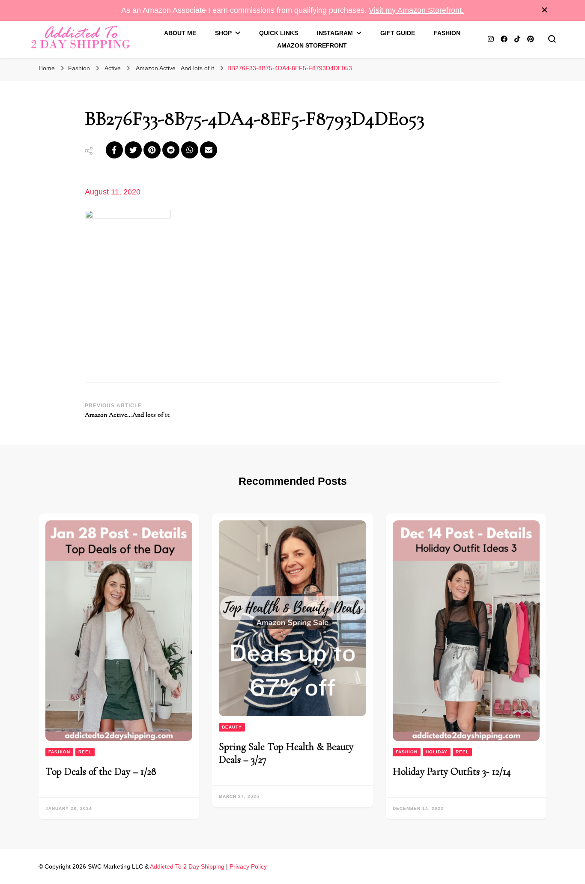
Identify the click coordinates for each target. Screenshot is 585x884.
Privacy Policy (248, 866)
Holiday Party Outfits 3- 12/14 (452, 771)
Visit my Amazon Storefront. (416, 10)
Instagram (335, 33)
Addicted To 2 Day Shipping (187, 866)
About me (180, 33)
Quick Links (278, 33)
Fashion (447, 33)
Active (112, 68)
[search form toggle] (552, 39)
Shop (223, 33)
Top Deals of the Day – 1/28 (100, 771)
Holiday (437, 752)
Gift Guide (397, 33)
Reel (85, 752)
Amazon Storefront (312, 45)
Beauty (232, 727)
